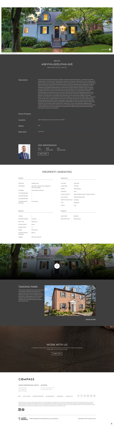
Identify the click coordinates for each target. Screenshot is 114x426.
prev (5, 49)
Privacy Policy (92, 418)
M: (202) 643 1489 (22, 387)
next (9, 49)
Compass (47, 402)
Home (19, 396)
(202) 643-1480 (49, 149)
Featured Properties (38, 396)
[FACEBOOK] (78, 396)
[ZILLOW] (91, 396)
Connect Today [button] (57, 353)
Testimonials (60, 396)
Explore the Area (91, 319)
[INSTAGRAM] (81, 396)
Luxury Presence (53, 418)
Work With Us (69, 396)
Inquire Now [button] (57, 71)
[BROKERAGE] (94, 396)
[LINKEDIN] (85, 396)
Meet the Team (26, 396)
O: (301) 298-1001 (22, 389)
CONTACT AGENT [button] (43, 153)
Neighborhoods (50, 396)
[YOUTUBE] (88, 396)
